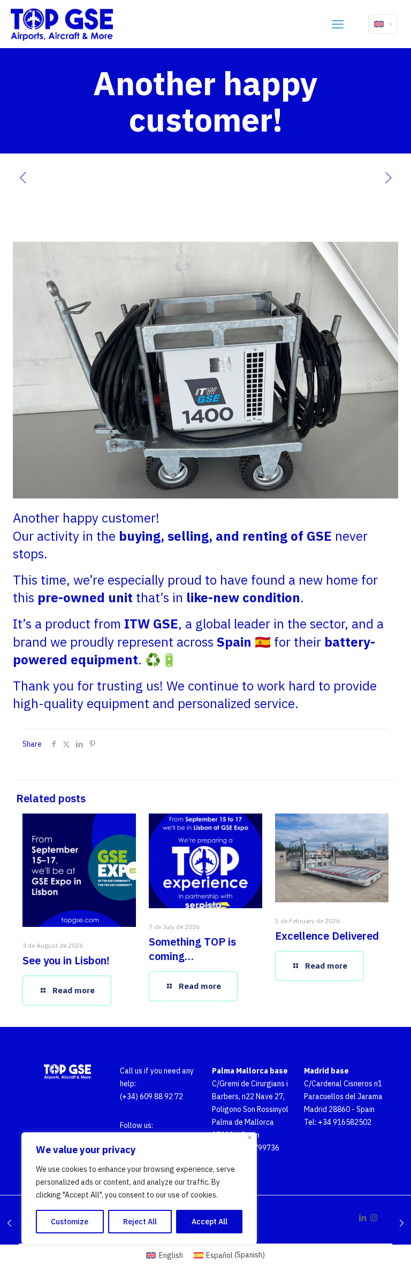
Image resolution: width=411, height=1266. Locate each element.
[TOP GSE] (62, 24)
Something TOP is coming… (192, 948)
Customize (69, 1221)
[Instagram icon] (374, 1218)
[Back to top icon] (367, 1248)
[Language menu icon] (383, 24)
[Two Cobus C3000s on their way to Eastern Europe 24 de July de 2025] (9, 1223)
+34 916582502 (344, 1122)
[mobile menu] (338, 24)
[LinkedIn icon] (363, 1218)
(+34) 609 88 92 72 (151, 1096)
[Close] (249, 1137)
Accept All (209, 1221)
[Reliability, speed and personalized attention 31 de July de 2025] (401, 1223)
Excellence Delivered (327, 936)
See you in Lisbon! (66, 960)
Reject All (140, 1221)
